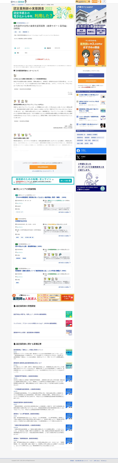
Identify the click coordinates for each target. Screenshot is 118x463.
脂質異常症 (80, 137)
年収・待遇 (87, 140)
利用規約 (72, 460)
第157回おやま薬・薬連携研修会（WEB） (29, 246)
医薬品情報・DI (26, 31)
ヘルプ (90, 460)
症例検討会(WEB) (21, 221)
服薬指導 (87, 137)
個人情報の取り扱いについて (81, 460)
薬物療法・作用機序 (92, 134)
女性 (20, 31)
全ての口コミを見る (64, 212)
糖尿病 (17, 282)
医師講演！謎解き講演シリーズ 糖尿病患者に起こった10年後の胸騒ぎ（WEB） (41, 271)
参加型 (17, 237)
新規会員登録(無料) (43, 167)
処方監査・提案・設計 (29, 237)
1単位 (16, 31)
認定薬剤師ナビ (21, 4)
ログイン (91, 75)
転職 (91, 143)
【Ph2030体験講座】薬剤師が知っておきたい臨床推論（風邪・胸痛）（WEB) (40, 197)
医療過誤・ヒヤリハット (97, 137)
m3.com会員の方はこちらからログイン (42, 171)
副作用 (86, 143)
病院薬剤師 (18, 258)
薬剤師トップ (14, 4)
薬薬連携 (24, 258)
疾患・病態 (80, 143)
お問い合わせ (97, 460)
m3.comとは (103, 460)
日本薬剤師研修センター (23, 23)
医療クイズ (95, 140)
